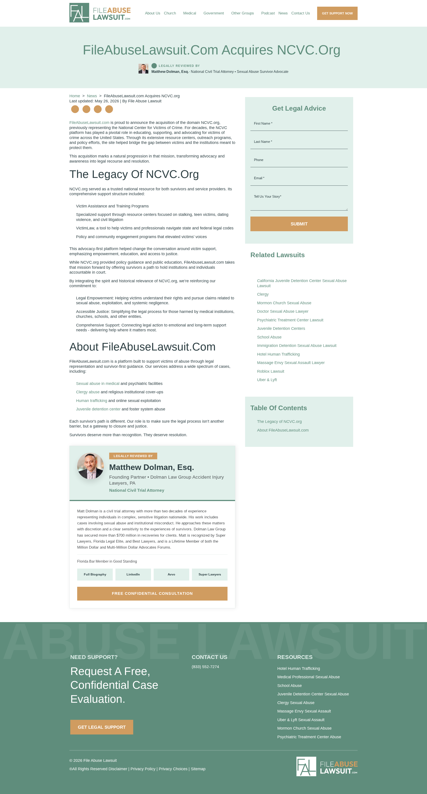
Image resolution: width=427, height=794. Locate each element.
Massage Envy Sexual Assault (304, 711)
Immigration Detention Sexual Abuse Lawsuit (296, 345)
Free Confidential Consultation (152, 593)
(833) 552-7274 (205, 667)
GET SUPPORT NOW (337, 13)
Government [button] (213, 13)
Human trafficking (91, 400)
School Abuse (269, 337)
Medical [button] (189, 13)
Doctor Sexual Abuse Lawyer (282, 311)
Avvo (171, 574)
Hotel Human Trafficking (278, 354)
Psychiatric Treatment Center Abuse (309, 737)
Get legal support (102, 727)
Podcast (268, 13)
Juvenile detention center (98, 409)
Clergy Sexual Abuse (295, 702)
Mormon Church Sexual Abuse (284, 303)
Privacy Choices (173, 769)
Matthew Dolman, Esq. (170, 72)
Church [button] (170, 13)
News (283, 13)
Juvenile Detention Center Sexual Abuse (313, 694)
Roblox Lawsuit (270, 371)
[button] (179, 13)
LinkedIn (133, 574)
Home (74, 96)
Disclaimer (118, 769)
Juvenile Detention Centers (281, 328)
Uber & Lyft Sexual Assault (300, 720)
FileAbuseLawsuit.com (89, 122)
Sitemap (198, 769)
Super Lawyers (210, 574)
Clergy (263, 294)
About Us (152, 13)
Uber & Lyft (267, 380)
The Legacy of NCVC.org (279, 421)
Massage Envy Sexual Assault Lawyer (291, 362)
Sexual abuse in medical (97, 383)
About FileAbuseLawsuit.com (283, 430)
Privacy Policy (143, 769)
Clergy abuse (88, 392)
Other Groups (242, 13)
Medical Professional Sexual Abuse (308, 677)
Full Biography (95, 574)
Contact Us (300, 13)
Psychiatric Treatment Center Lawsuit (290, 320)
